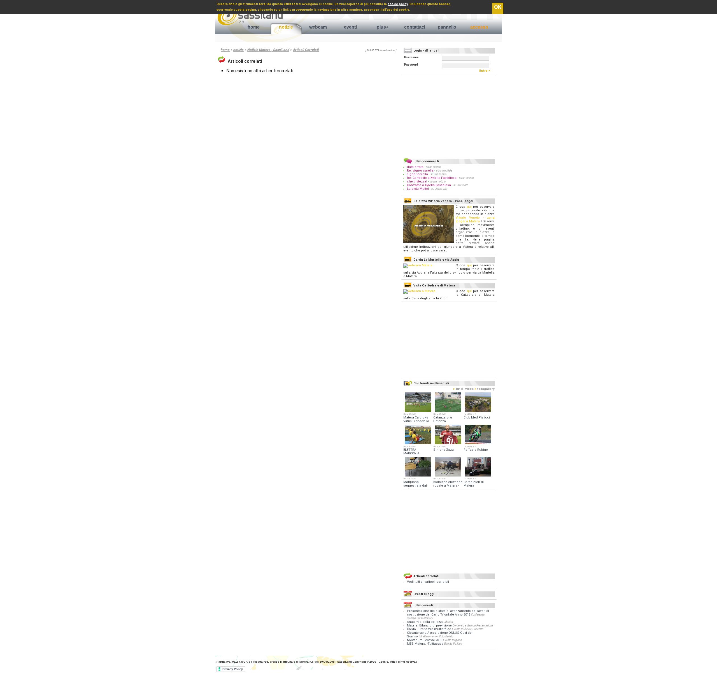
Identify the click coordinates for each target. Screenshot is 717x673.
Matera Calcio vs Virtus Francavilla (416, 419)
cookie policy (398, 4)
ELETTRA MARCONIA (411, 451)
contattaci (414, 27)
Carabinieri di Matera (474, 483)
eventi (350, 27)
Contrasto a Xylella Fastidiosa (429, 185)
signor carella (418, 174)
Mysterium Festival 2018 (424, 640)
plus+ (382, 27)
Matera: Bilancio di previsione (429, 625)
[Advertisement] (449, 115)
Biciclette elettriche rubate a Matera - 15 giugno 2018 (447, 485)
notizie (286, 27)
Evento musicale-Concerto (467, 629)
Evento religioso (452, 640)
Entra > (486, 71)
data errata (415, 167)
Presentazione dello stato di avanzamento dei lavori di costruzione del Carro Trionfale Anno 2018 (448, 612)
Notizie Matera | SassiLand (268, 50)
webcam (318, 27)
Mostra (448, 621)
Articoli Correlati (306, 50)
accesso (479, 27)
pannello (447, 27)
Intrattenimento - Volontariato (436, 636)
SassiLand (344, 661)
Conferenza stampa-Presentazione (473, 625)
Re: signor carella (420, 170)
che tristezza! (417, 181)
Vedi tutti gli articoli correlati (428, 582)
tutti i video (463, 389)
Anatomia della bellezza (425, 622)
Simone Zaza (443, 450)
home (254, 27)
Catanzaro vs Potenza (443, 419)
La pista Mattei (418, 189)
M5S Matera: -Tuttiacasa (425, 644)
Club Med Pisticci (477, 417)
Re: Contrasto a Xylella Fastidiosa (432, 178)
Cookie (383, 661)
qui (469, 207)
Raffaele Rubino (476, 450)
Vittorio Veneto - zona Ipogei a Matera (475, 219)
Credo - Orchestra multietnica (429, 629)
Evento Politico (453, 643)
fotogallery (484, 389)
